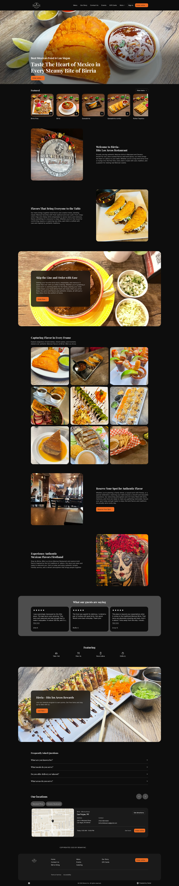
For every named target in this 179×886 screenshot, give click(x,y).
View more (36, 623)
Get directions (139, 813)
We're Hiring (55, 865)
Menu (75, 5)
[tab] (38, 804)
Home (53, 859)
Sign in (130, 5)
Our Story (83, 5)
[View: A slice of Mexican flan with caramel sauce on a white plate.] (50, 445)
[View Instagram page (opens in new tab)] (29, 883)
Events (103, 5)
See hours (128, 830)
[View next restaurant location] (145, 796)
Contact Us (94, 5)
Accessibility (67, 874)
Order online (139, 831)
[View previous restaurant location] (139, 796)
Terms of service (56, 874)
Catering (79, 865)
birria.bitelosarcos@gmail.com (108, 823)
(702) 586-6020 (104, 821)
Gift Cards (113, 5)
